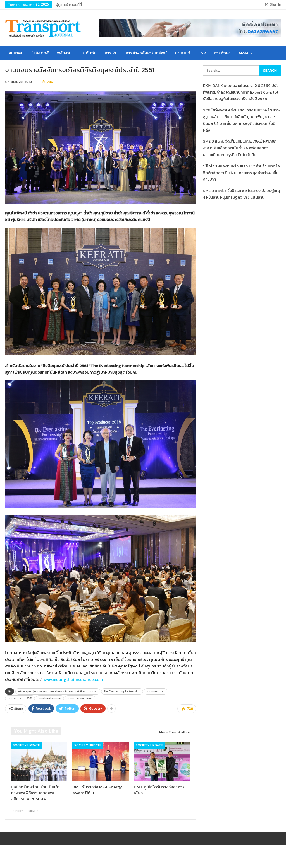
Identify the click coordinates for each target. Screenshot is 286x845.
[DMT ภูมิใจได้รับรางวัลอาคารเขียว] (162, 761)
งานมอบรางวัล (156, 691)
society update (26, 745)
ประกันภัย (88, 53)
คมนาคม (15, 53)
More (244, 53)
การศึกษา (222, 53)
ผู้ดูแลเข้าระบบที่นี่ (69, 4)
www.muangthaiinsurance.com (73, 679)
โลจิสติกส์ (40, 53)
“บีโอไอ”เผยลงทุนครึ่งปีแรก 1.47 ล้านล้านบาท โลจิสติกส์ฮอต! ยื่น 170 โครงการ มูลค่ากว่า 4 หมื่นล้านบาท (241, 173)
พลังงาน (64, 53)
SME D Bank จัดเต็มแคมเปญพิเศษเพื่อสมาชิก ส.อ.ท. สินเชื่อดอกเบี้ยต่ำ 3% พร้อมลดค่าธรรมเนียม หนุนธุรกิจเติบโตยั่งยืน (239, 148)
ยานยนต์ (182, 53)
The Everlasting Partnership (122, 691)
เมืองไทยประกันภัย (50, 698)
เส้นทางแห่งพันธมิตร (80, 698)
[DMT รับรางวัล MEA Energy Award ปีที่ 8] (100, 761)
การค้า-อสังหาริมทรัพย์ (146, 53)
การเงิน (111, 53)
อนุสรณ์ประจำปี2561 (20, 698)
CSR (202, 53)
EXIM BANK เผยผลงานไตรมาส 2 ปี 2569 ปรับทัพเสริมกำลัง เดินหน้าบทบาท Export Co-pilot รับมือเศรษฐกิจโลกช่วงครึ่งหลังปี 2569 (241, 92)
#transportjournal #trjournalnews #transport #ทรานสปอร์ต (57, 691)
